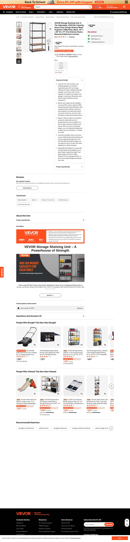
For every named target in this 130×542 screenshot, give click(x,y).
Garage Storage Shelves (62, 17)
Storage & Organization (27, 17)
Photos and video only (24, 204)
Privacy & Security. (76, 538)
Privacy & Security (66, 528)
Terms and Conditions (68, 526)
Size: (56, 60)
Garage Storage (40, 17)
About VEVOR (65, 523)
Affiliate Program (44, 526)
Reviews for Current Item (48, 200)
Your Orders (20, 528)
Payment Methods (21, 531)
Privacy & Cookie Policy (90, 530)
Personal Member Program (47, 531)
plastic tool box (43, 428)
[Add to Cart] (34, 345)
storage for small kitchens (26, 428)
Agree (120, 538)
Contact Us (19, 523)
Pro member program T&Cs (69, 531)
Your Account (20, 534)
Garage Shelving (50, 17)
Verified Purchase (63, 200)
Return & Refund (21, 526)
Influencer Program (44, 528)
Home (17, 17)
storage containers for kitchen (81, 428)
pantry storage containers (103, 428)
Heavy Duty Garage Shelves (78, 17)
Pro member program (45, 523)
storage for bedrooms (60, 428)
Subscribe (109, 524)
